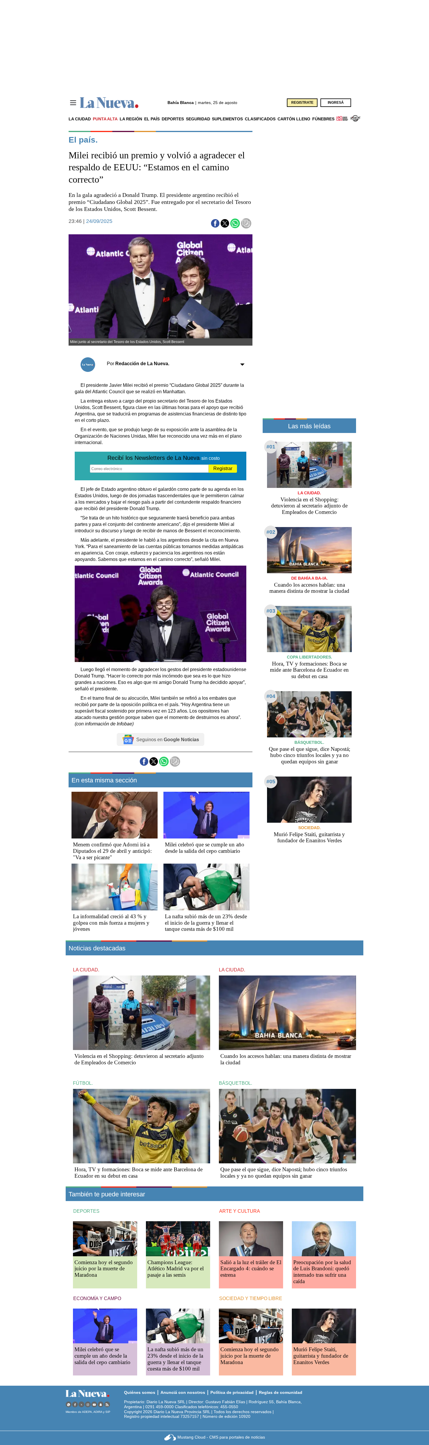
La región (131, 119)
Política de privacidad (232, 1392)
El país (152, 119)
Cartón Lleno (294, 119)
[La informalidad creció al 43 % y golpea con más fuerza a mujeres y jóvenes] (115, 887)
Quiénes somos (139, 1392)
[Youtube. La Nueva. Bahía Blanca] (94, 1404)
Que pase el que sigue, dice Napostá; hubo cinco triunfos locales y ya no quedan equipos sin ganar (309, 755)
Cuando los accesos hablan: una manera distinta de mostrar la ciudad (309, 588)
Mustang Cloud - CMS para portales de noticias (221, 1437)
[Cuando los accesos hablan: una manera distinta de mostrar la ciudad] (309, 550)
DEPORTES (86, 1211)
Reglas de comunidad (280, 1392)
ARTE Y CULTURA (239, 1211)
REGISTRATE (302, 103)
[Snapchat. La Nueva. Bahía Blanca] (100, 1404)
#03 (270, 611)
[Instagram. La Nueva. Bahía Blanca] (87, 1404)
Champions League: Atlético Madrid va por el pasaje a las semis (175, 1268)
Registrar (222, 468)
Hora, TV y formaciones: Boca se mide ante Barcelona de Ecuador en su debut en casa (309, 670)
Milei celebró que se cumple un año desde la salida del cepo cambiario (204, 847)
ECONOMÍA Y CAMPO (97, 1298)
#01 (270, 447)
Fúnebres (323, 119)
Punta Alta (105, 119)
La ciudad (80, 119)
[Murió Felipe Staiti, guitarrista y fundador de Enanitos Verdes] (309, 799)
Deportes (173, 119)
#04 (270, 696)
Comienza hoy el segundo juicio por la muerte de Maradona (103, 1268)
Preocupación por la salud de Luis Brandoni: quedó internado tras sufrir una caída (322, 1272)
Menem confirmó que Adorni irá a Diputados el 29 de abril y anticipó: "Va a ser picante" (112, 850)
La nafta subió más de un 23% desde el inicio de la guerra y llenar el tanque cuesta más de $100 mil (206, 922)
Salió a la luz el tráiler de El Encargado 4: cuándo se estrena (250, 1268)
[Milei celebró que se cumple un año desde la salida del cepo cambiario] (206, 815)
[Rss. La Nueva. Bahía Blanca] (107, 1404)
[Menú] (73, 103)
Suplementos (227, 119)
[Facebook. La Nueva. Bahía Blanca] (75, 1404)
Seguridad (198, 119)
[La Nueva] (109, 102)
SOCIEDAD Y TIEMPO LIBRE (250, 1298)
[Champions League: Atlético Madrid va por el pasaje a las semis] (178, 1238)
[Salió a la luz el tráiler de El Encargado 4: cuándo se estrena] (251, 1238)
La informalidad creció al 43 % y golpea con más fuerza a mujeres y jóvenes (111, 922)
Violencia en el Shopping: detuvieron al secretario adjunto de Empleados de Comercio (309, 505)
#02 (270, 532)
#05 (270, 781)
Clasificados (260, 119)
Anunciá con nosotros (183, 1392)
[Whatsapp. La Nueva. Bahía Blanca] (68, 1404)
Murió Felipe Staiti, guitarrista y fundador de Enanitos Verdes (309, 837)
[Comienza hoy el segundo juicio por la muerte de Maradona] (105, 1238)
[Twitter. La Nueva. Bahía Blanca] (81, 1404)
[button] (215, 223)
